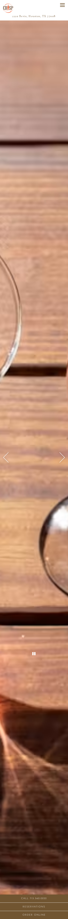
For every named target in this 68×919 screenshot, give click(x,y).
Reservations (45, 906)
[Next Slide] (62, 457)
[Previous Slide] (6, 457)
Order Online (45, 915)
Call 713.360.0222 (34, 898)
